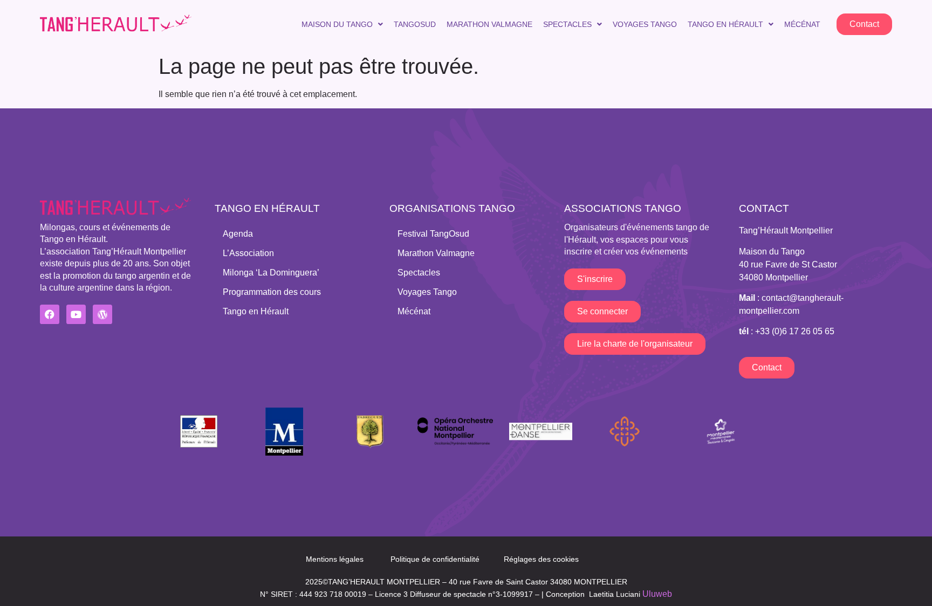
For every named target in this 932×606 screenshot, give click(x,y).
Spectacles (567, 24)
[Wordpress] (102, 314)
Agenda (238, 233)
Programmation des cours (272, 292)
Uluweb (657, 593)
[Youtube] (76, 314)
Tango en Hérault (725, 24)
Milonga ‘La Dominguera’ (271, 272)
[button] (342, 24)
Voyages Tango (645, 24)
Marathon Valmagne (489, 24)
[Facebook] (49, 314)
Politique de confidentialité (434, 559)
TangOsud (415, 24)
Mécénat (802, 24)
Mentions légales (335, 559)
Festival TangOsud (433, 233)
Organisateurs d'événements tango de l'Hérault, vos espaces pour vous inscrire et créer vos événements (636, 239)
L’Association (248, 253)
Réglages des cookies (541, 559)
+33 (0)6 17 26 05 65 (794, 331)
